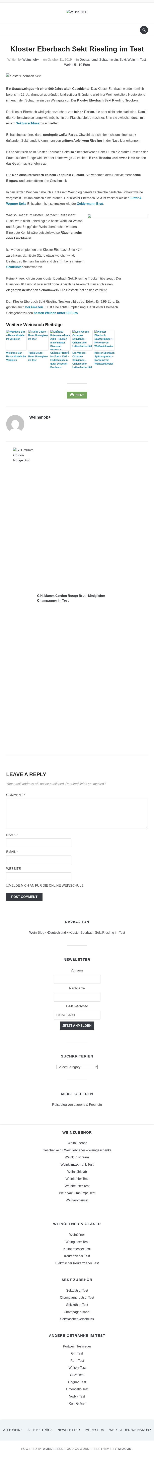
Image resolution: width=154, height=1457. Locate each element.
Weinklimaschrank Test (77, 1164)
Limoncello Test (77, 1389)
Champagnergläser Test (77, 1297)
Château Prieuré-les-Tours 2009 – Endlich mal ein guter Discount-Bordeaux (60, 360)
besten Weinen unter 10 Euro (56, 313)
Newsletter (69, 1430)
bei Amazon (34, 307)
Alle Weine (13, 1430)
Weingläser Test (77, 1242)
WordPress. (53, 1448)
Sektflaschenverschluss (77, 1319)
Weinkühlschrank (77, 1157)
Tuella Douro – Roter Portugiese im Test (38, 356)
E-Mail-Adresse (77, 1006)
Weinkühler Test (77, 1178)
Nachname (77, 988)
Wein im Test (137, 59)
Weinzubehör (77, 1143)
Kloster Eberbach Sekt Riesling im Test (97, 932)
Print (80, 395)
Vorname (77, 970)
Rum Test (77, 1360)
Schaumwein (108, 59)
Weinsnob (29, 59)
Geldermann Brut (90, 203)
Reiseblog (59, 1104)
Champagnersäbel (77, 1312)
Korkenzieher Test (77, 1256)
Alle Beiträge (40, 1430)
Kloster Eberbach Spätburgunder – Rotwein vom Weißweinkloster (104, 358)
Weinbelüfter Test (77, 1186)
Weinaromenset (77, 1200)
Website (13, 868)
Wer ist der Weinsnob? (130, 1430)
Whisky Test (77, 1367)
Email (12, 852)
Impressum (94, 1430)
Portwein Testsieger (77, 1346)
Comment (15, 795)
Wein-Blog (36, 932)
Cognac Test (77, 1382)
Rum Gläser (77, 1403)
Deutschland (89, 59)
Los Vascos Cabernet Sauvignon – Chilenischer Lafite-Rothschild (82, 360)
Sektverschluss (28, 123)
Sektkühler (14, 267)
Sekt (123, 59)
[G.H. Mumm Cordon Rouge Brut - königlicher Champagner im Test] (23, 598)
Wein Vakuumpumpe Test (77, 1193)
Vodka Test (77, 1396)
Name (12, 835)
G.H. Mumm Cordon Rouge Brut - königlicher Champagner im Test (71, 598)
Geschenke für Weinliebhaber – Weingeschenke (77, 1150)
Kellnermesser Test (77, 1249)
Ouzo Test (77, 1375)
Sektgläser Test (77, 1290)
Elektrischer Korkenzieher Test (77, 1263)
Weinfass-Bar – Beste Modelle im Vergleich (16, 356)
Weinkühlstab (77, 1171)
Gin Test (77, 1353)
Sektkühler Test (77, 1304)
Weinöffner (77, 1234)
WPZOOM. (125, 1448)
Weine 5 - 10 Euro (77, 65)
